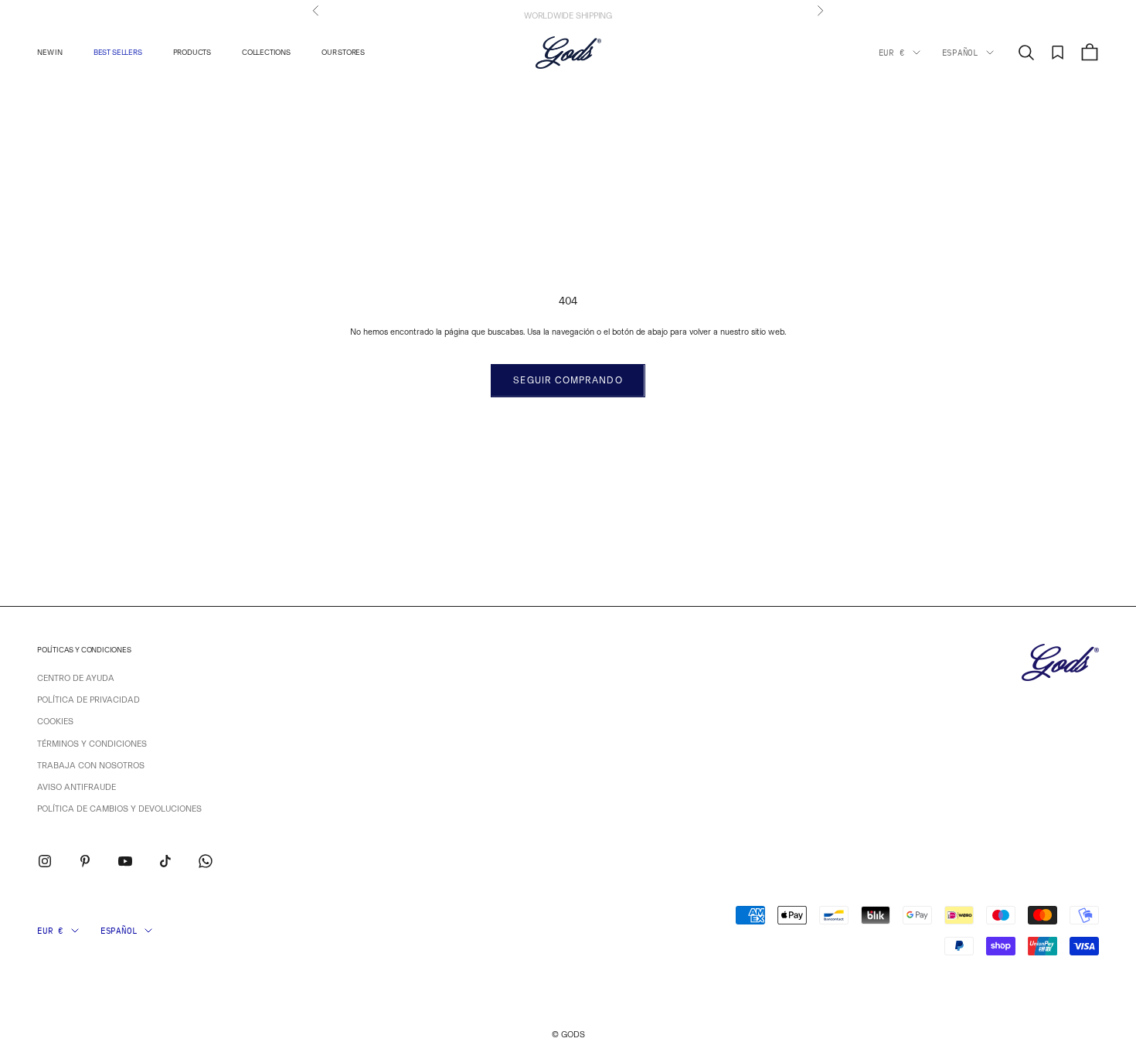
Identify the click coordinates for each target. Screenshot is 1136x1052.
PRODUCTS (192, 52)
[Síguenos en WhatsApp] (205, 861)
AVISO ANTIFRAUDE (76, 787)
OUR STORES (343, 52)
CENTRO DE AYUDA (75, 678)
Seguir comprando (567, 380)
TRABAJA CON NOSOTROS (91, 766)
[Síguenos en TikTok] (165, 861)
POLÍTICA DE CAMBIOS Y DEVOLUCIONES (119, 809)
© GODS (568, 1035)
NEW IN (50, 52)
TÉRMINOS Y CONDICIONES (92, 744)
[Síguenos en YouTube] (125, 861)
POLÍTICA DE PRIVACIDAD (88, 700)
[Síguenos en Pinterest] (85, 861)
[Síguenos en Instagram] (45, 861)
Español (960, 52)
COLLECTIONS (266, 52)
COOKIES (55, 722)
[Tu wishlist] (1058, 53)
